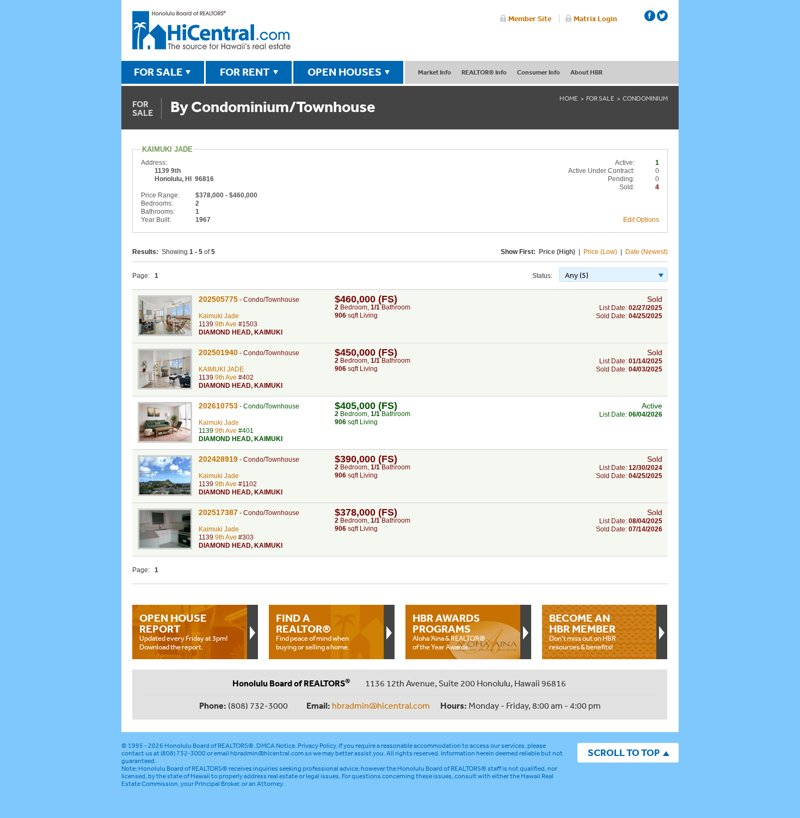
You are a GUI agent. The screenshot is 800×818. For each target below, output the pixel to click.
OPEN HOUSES (344, 71)
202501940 (218, 352)
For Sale (600, 98)
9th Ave (226, 324)
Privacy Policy (317, 745)
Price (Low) (600, 252)
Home (568, 98)
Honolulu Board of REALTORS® (209, 745)
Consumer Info (538, 72)
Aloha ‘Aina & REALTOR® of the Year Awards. (449, 631)
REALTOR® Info (484, 72)
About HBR (586, 72)
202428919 (218, 459)
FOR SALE (158, 71)
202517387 (218, 512)
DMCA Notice (275, 745)
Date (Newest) (646, 252)
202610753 (218, 405)
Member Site (529, 18)
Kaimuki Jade (219, 316)
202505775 (218, 299)
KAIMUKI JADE (221, 369)
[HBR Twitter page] (662, 15)
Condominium (645, 98)
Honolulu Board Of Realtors (211, 30)
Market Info (434, 72)
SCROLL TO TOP (624, 752)
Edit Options (641, 220)
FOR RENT (245, 71)
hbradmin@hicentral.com (381, 705)
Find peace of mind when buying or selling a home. (312, 631)
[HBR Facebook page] (649, 15)
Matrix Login (595, 18)
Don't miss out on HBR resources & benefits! (582, 631)
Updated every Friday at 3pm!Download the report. (183, 631)
